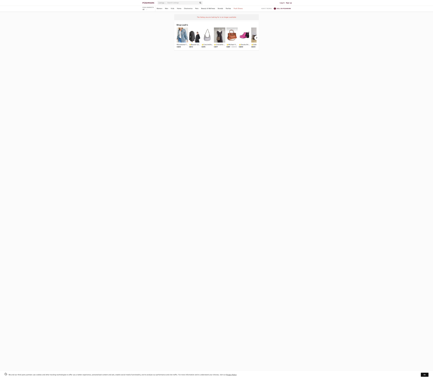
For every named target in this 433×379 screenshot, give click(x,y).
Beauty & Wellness (208, 8)
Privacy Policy (231, 375)
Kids (172, 8)
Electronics (188, 8)
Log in (282, 3)
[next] (256, 38)
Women (159, 8)
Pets (196, 8)
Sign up (289, 3)
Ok (425, 375)
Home (179, 8)
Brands (220, 8)
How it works (266, 8)
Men (166, 8)
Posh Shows (238, 8)
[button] (162, 3)
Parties (228, 8)
